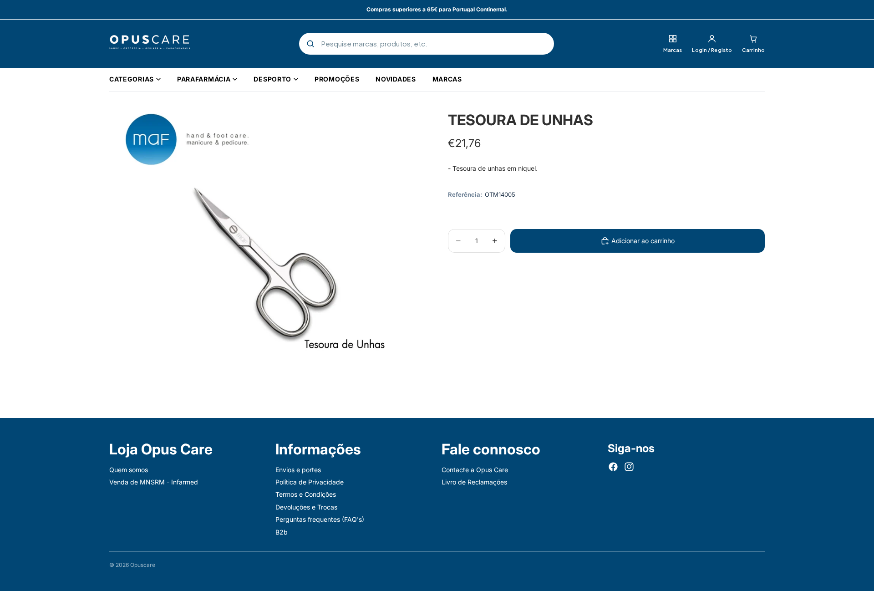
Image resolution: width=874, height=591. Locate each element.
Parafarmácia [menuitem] (203, 79)
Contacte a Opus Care (475, 470)
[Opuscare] (149, 43)
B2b (281, 532)
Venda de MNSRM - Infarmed (153, 482)
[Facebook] (613, 466)
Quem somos (128, 470)
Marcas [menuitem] (447, 79)
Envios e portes (298, 470)
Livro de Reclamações (474, 482)
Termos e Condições (305, 495)
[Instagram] (629, 466)
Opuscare (142, 564)
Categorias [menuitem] (131, 79)
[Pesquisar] (310, 43)
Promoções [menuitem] (337, 79)
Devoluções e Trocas (306, 507)
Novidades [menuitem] (396, 79)
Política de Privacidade (309, 482)
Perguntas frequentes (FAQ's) (319, 519)
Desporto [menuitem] (272, 79)
